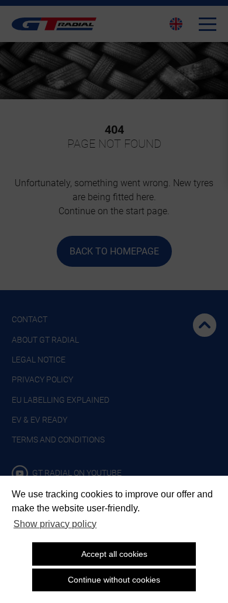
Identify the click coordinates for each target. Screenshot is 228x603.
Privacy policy (42, 379)
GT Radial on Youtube (76, 472)
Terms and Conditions (58, 439)
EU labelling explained (60, 400)
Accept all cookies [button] (114, 554)
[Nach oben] (204, 325)
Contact (29, 319)
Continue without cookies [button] (114, 579)
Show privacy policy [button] (54, 524)
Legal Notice (38, 359)
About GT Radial (45, 339)
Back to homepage (114, 251)
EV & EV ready (39, 419)
